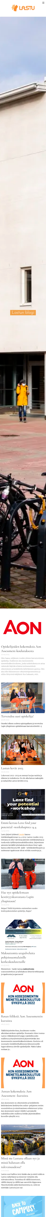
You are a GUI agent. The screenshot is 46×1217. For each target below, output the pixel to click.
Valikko (43, 3)
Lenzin (21, 834)
